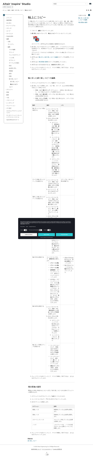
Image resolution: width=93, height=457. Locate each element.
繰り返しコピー (19, 10)
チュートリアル (10, 26)
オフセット (12, 60)
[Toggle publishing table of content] (4, 15)
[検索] (85, 4)
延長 (10, 74)
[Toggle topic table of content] (89, 15)
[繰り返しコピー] (87, 10)
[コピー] (88, 10)
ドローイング (10, 100)
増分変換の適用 (43, 62)
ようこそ (9, 18)
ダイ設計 (9, 108)
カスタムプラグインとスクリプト (14, 112)
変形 (7, 92)
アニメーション (10, 106)
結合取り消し (13, 68)
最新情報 (9, 20)
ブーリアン (11, 44)
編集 (9, 10)
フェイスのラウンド (14, 55)
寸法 (7, 98)
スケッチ (9, 28)
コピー (11, 87)
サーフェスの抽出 (14, 63)
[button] (5, 18)
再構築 (11, 71)
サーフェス (9, 34)
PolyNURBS (9, 36)
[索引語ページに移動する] (88, 5)
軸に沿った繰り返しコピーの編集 (48, 57)
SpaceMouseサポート (12, 120)
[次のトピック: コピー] (88, 10)
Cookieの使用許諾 (57, 449)
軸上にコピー (28, 10)
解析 (7, 95)
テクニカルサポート (47, 449)
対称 (10, 76)
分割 (9, 42)
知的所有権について (36, 449)
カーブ (8, 31)
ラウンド (11, 52)
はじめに (9, 23)
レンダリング (10, 103)
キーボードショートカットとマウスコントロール (14, 116)
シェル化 (11, 58)
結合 (10, 66)
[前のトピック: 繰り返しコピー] (87, 10)
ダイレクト (9, 90)
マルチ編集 (12, 50)
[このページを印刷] (91, 10)
